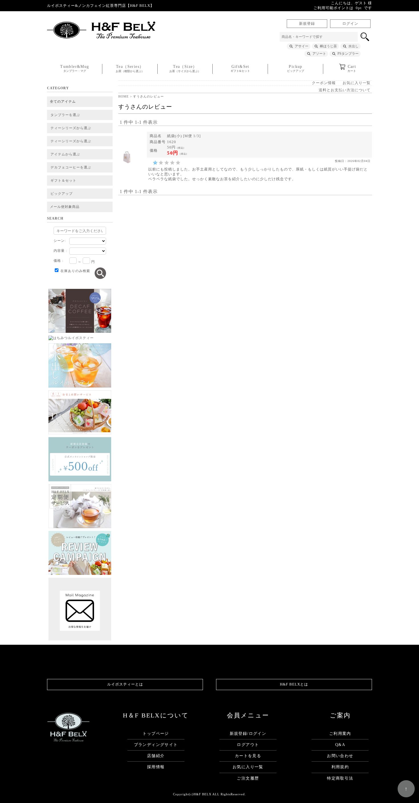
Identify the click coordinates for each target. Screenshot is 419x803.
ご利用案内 (340, 733)
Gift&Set (240, 68)
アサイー (301, 46)
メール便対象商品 (65, 207)
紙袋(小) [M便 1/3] (184, 136)
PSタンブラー (348, 54)
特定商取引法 (340, 778)
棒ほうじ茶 (328, 46)
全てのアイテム (63, 102)
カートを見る (248, 756)
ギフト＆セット (63, 180)
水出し (353, 46)
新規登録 (307, 24)
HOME (123, 96)
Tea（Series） (130, 68)
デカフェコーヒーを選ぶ (70, 167)
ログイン (350, 24)
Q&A (340, 745)
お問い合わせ (340, 756)
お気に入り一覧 (357, 83)
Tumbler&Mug (74, 68)
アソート (319, 54)
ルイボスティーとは (125, 684)
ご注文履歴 (248, 778)
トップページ (156, 733)
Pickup (295, 68)
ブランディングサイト (156, 745)
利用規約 (340, 767)
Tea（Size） (185, 68)
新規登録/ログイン (248, 733)
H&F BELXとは (294, 684)
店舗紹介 (156, 756)
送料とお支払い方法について (345, 90)
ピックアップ (61, 194)
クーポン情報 (324, 83)
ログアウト (248, 745)
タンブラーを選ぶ (65, 115)
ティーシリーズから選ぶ (70, 128)
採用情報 (156, 767)
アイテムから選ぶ (65, 154)
